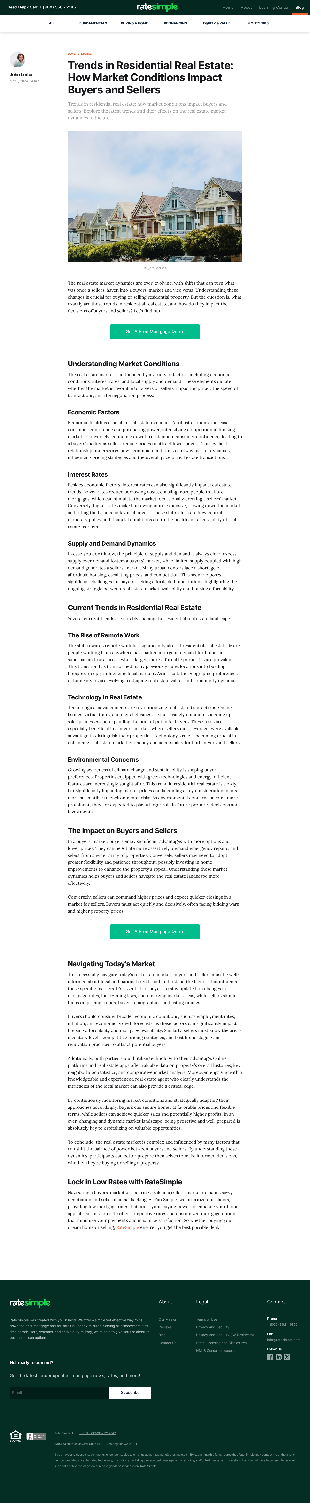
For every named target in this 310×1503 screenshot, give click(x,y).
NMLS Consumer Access (215, 1350)
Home (228, 7)
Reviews (165, 1327)
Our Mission (168, 1319)
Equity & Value (217, 23)
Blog (300, 7)
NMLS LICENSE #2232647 (97, 1433)
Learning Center (273, 7)
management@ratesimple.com (168, 1454)
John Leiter (21, 74)
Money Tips (258, 23)
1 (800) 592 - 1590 (282, 1324)
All (52, 23)
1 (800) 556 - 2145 (57, 7)
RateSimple (127, 1227)
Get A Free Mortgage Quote (155, 331)
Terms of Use (206, 1319)
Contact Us (167, 1343)
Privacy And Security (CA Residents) (225, 1335)
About (246, 7)
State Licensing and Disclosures (221, 1343)
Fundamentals (93, 23)
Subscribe (130, 1392)
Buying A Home (134, 23)
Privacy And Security (212, 1327)
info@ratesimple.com (283, 1340)
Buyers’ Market (81, 53)
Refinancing (175, 23)
